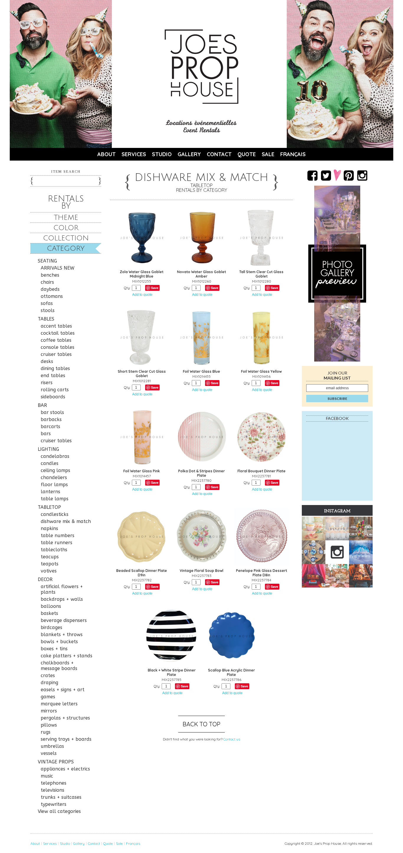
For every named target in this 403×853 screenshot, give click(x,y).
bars (46, 433)
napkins (49, 528)
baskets (49, 613)
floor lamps (54, 484)
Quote (246, 154)
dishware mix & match (66, 521)
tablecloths (54, 549)
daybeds (50, 289)
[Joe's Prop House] (201, 66)
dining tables (55, 368)
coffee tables (56, 340)
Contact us (231, 739)
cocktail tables (58, 333)
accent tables (56, 326)
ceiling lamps (55, 470)
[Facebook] (312, 175)
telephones (53, 783)
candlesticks (54, 514)
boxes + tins (54, 648)
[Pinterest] (349, 175)
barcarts (50, 426)
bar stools (52, 412)
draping (49, 682)
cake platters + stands (66, 656)
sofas (47, 303)
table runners (56, 542)
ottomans (52, 296)
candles (49, 463)
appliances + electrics (65, 769)
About (106, 154)
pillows (49, 725)
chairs (47, 282)
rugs (45, 732)
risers (47, 382)
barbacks (51, 419)
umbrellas (52, 746)
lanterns (50, 491)
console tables (57, 347)
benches (50, 275)
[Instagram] (362, 175)
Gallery (189, 154)
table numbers (57, 535)
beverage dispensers (64, 620)
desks (47, 361)
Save (154, 288)
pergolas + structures (65, 718)
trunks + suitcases (61, 797)
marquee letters (59, 704)
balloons (51, 606)
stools (48, 310)
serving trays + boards (66, 739)
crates (48, 675)
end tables (53, 375)
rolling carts (55, 389)
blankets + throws (62, 634)
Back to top (201, 724)
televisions (52, 790)
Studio (162, 154)
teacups (50, 557)
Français (293, 154)
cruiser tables (56, 354)
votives (49, 571)
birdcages (51, 627)
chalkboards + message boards (59, 665)
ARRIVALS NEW (57, 268)
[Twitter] (326, 175)
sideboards (53, 397)
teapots (49, 564)
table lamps (54, 498)
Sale (268, 154)
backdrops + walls (62, 599)
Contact (219, 154)
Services (134, 154)
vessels (49, 753)
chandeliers (54, 477)
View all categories (59, 811)
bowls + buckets (59, 641)
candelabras (55, 456)
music (47, 776)
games (48, 696)
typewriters (53, 804)
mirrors (49, 711)
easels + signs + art (62, 689)
